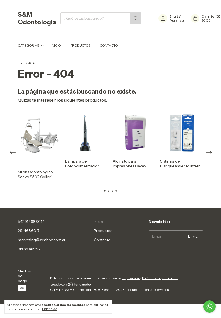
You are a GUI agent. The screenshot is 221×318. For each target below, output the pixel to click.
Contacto (109, 45)
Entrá (174, 16)
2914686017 (28, 230)
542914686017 (31, 221)
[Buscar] (135, 18)
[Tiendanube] (71, 286)
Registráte (176, 20)
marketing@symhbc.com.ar (41, 239)
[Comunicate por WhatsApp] (209, 306)
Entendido (49, 309)
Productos (80, 45)
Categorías (28, 45)
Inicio (56, 45)
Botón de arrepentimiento (160, 278)
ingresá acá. (131, 278)
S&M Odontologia (37, 18)
